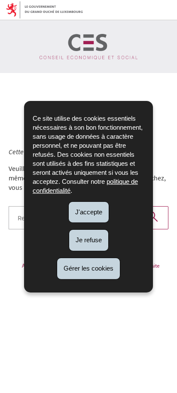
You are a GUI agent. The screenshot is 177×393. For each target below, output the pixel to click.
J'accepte (88, 211)
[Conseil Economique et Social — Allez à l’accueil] (88, 46)
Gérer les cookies (88, 268)
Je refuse (89, 240)
